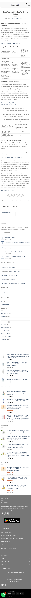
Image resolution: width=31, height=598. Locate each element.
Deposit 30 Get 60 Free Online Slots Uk (15, 256)
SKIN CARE (4, 555)
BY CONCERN (5, 553)
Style (2, 301)
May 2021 (3, 324)
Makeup (3, 564)
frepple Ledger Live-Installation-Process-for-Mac (7, 214)
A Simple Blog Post (15, 271)
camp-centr (4, 279)
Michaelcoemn (5, 275)
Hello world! (12, 267)
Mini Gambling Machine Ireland (9, 104)
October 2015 (5, 330)
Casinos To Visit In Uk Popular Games (14, 251)
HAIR (2, 558)
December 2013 (5, 336)
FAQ (2, 544)
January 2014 (4, 333)
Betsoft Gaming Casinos (7, 190)
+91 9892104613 (17, 576)
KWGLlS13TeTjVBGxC (21, 18)
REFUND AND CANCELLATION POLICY (12, 538)
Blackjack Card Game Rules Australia (10, 43)
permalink (27, 200)
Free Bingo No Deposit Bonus (8, 102)
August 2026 (4, 313)
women (16, 292)
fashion (8, 292)
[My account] (29, 4)
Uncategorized (5, 304)
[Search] (4, 4)
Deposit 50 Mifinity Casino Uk (13, 247)
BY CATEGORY (5, 561)
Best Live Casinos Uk (24, 214)
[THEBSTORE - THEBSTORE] (15, 4)
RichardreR (4, 267)
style (12, 292)
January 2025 (4, 322)
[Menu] (2, 5)
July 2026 (3, 316)
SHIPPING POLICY (6, 541)
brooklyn (3, 292)
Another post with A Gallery (18, 283)
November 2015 (5, 327)
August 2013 (4, 339)
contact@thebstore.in (18, 572)
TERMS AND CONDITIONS (8, 535)
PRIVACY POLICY (6, 532)
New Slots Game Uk (10, 237)
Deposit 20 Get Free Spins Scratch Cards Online (17, 242)
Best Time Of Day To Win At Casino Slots (11, 157)
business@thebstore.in (15, 581)
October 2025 (5, 319)
